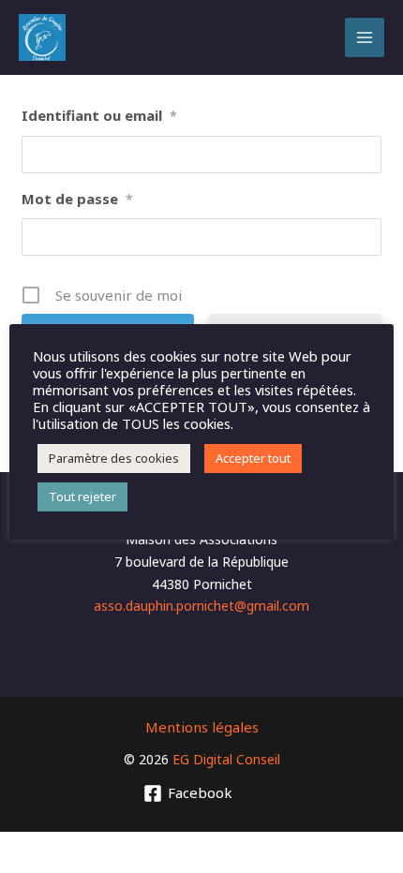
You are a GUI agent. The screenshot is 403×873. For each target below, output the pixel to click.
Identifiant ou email (99, 115)
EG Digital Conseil (226, 759)
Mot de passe (77, 198)
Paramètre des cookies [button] (114, 458)
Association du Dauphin (169, 37)
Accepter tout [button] (253, 458)
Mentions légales (202, 727)
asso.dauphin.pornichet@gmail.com (201, 605)
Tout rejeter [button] (82, 496)
